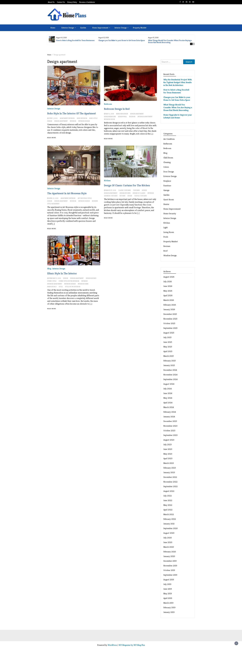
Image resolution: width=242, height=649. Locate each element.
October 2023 (169, 430)
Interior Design (120, 27)
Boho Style (93, 118)
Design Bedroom (110, 116)
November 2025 (170, 318)
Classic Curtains (124, 190)
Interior (73, 121)
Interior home (83, 284)
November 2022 (170, 481)
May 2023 (167, 454)
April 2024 (167, 402)
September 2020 (170, 528)
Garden (83, 27)
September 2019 (170, 575)
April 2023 (167, 458)
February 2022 (169, 519)
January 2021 (169, 523)
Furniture (167, 185)
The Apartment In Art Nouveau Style (67, 193)
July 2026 (167, 281)
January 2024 (169, 416)
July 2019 (167, 584)
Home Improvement (100, 27)
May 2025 (167, 346)
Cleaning (167, 162)
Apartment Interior (67, 118)
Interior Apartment (145, 116)
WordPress (112, 645)
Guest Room (168, 199)
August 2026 (168, 277)
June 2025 (167, 342)
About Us (51, 2)
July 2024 (167, 388)
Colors (166, 167)
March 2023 (168, 463)
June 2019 (167, 589)
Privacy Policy (72, 2)
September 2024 (170, 379)
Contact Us (61, 2)
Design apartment (61, 121)
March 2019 (168, 603)
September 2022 (170, 486)
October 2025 (169, 323)
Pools (165, 237)
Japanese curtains (110, 196)
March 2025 (168, 356)
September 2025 (170, 328)
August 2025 (168, 332)
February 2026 (169, 304)
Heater (166, 204)
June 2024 (167, 393)
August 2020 (168, 533)
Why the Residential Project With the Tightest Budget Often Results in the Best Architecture (177, 82)
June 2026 (167, 286)
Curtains (136, 190)
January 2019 (169, 612)
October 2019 (169, 570)
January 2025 (169, 365)
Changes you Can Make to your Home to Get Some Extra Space (121, 40)
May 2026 (167, 291)
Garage (166, 190)
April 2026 (167, 295)
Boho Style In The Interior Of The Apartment (71, 113)
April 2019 (167, 598)
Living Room (168, 232)
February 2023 (169, 467)
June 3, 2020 (53, 118)
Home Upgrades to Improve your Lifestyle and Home (177, 116)
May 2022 (167, 505)
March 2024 (168, 407)
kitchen (122, 196)
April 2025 (167, 351)
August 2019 (168, 579)
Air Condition (169, 139)
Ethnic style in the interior (69, 281)
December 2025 (170, 314)
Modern (95, 201)
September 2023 (170, 435)
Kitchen (107, 180)
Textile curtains (140, 196)
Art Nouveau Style (85, 198)
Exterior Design (67, 27)
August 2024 (168, 384)
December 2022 (170, 477)
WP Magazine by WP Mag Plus (132, 645)
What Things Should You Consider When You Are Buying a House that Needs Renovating (170, 41)
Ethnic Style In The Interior (62, 273)
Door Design (168, 171)
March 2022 (168, 514)
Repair (130, 196)
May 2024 (167, 398)
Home (52, 27)
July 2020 (167, 537)
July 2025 (167, 337)
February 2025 (169, 360)
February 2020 (169, 551)
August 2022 (168, 491)
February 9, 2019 (55, 278)
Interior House (109, 119)
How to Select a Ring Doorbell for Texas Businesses (75, 40)
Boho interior (82, 118)
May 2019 (167, 593)
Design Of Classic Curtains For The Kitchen (127, 185)
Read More (51, 137)
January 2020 (169, 556)
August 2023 (168, 440)
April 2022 (167, 509)
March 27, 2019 (111, 190)
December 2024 (170, 370)
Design (49, 121)
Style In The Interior (72, 286)
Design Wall (122, 116)
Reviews (166, 246)
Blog (49, 268)
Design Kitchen (125, 193)
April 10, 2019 (53, 198)
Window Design (170, 255)
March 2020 (168, 547)
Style (61, 286)
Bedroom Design (122, 114)
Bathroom (167, 143)
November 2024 (170, 374)
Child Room (168, 157)
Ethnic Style (51, 281)
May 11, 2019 (110, 114)
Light (165, 227)
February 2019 (169, 607)
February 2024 (169, 412)
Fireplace (167, 181)
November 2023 (170, 426)
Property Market (139, 27)
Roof (165, 250)
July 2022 (167, 495)
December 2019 (170, 561)
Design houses (91, 278)
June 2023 (167, 449)
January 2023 (169, 472)
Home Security (169, 213)
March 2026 (168, 300)
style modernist (53, 204)
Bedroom (108, 104)
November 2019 (170, 565)
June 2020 (167, 542)
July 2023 (167, 444)
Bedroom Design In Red (117, 109)
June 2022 (167, 500)
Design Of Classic (139, 193)
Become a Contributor (87, 2)
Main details (51, 286)
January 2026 (169, 309)
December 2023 (170, 421)
